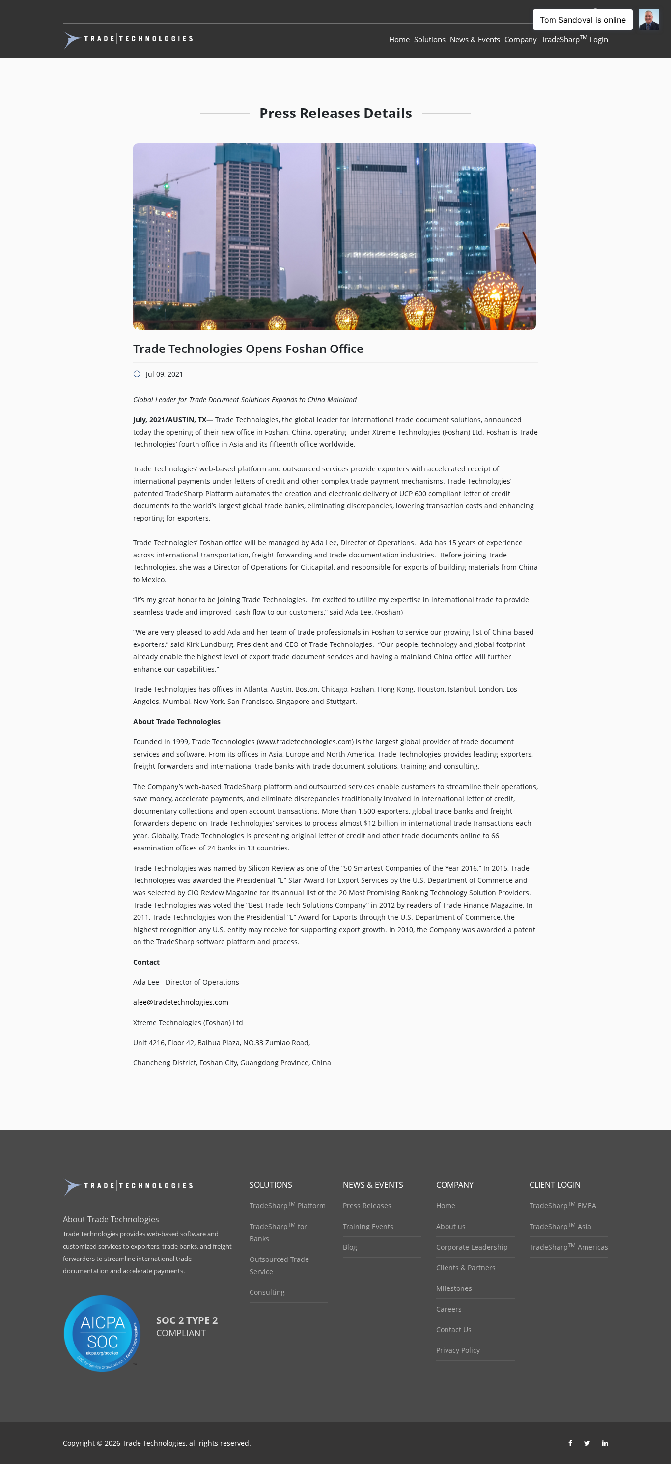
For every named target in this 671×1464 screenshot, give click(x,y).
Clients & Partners (466, 1267)
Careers (449, 1309)
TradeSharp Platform (288, 1205)
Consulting (267, 1292)
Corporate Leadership (472, 1247)
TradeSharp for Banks (278, 1232)
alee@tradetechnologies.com (180, 1002)
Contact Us (454, 1329)
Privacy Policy (458, 1350)
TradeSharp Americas (569, 1247)
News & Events (475, 39)
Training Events (368, 1226)
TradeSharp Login (574, 38)
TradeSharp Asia (560, 1226)
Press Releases (367, 1205)
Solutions (430, 39)
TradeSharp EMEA (563, 1205)
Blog (350, 1247)
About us (451, 1226)
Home (399, 39)
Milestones (454, 1288)
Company (520, 39)
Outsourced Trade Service (279, 1265)
